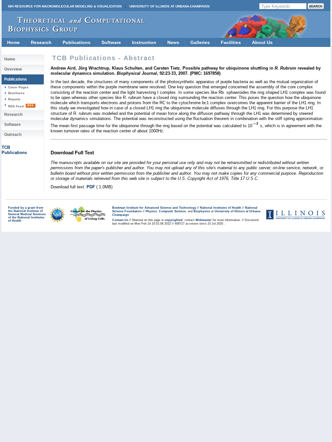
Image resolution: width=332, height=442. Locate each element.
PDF (91, 186)
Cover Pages (18, 87)
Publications (76, 42)
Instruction (144, 42)
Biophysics (202, 211)
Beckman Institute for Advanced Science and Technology (154, 207)
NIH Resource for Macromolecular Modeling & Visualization (65, 6)
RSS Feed (16, 106)
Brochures (16, 93)
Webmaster (204, 220)
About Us (262, 42)
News (173, 42)
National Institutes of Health (220, 207)
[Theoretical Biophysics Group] (73, 30)
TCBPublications (14, 150)
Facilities (231, 42)
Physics (151, 211)
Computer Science (172, 211)
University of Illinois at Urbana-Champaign (169, 6)
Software (111, 42)
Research (41, 42)
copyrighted (174, 220)
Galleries (200, 42)
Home (13, 42)
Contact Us (120, 220)
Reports (14, 99)
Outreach (12, 134)
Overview (13, 69)
